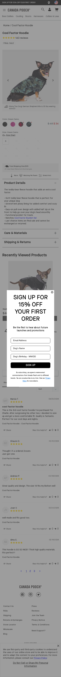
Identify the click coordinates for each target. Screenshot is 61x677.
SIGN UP (30, 365)
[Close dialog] (52, 292)
